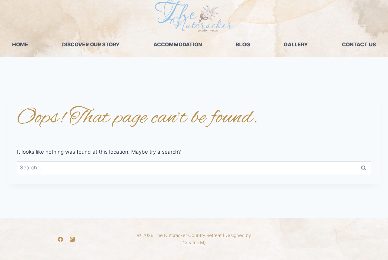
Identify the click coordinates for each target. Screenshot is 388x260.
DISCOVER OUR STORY (91, 45)
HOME (20, 45)
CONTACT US (359, 45)
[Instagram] (72, 239)
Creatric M (193, 242)
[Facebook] (60, 239)
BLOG (243, 45)
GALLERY (296, 45)
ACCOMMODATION (177, 45)
